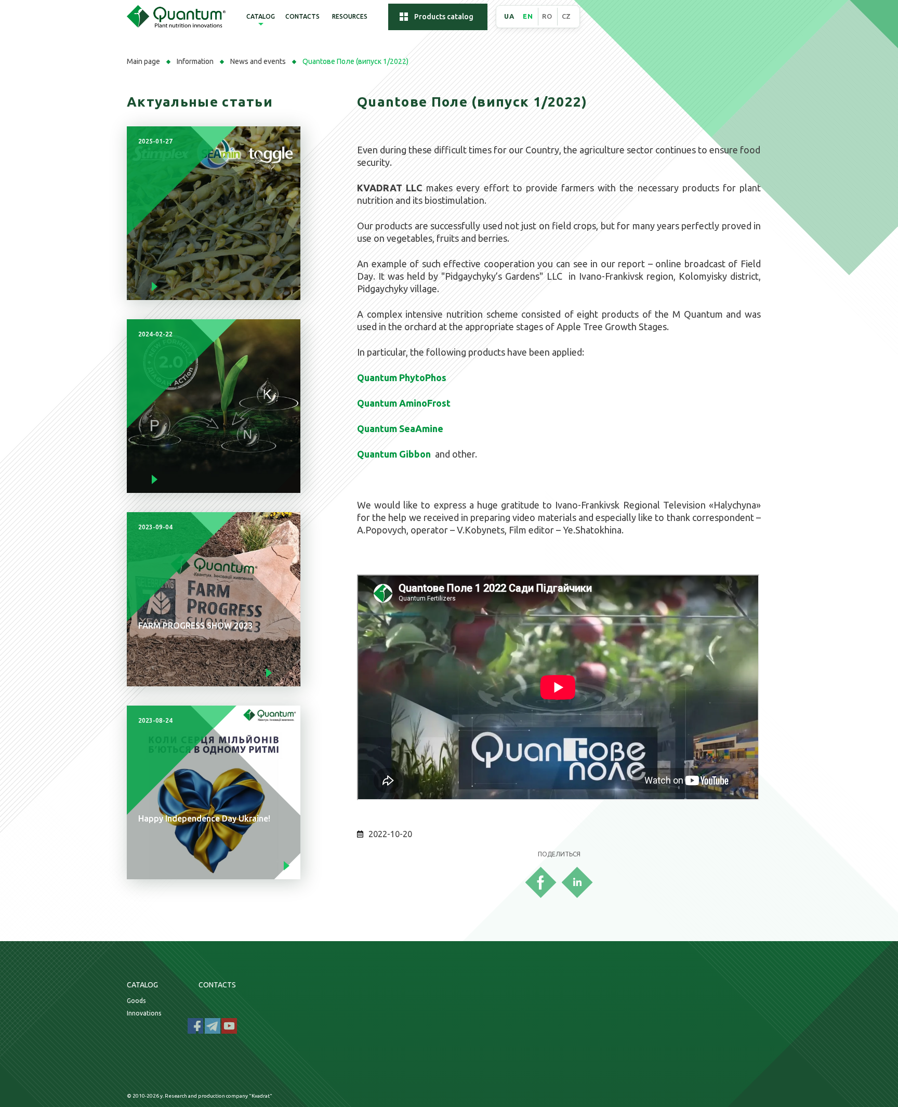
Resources (349, 16)
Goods (136, 1000)
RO (547, 16)
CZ (566, 16)
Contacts (302, 16)
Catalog (260, 16)
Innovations (144, 1013)
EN (528, 16)
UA (509, 16)
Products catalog (443, 16)
